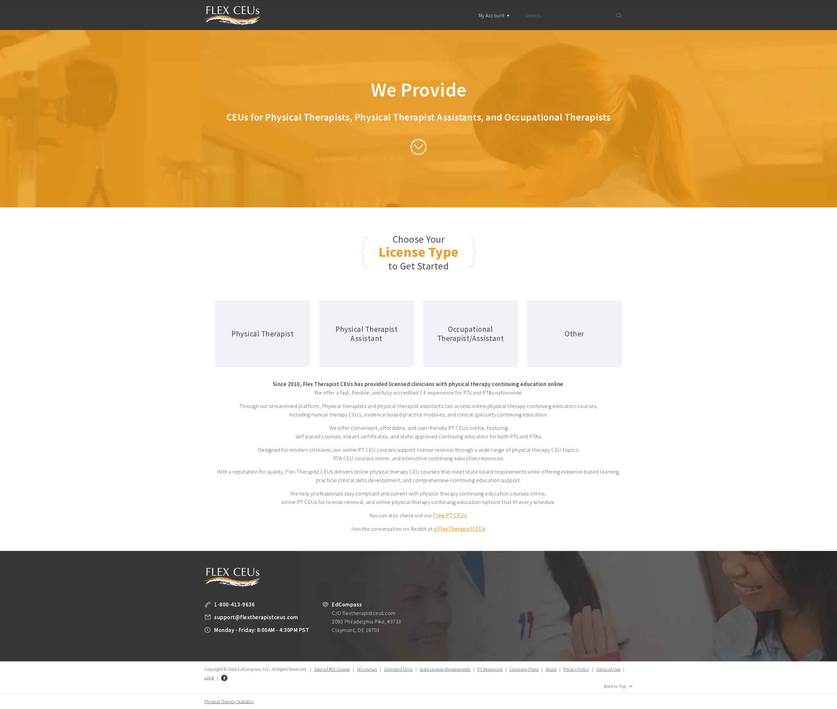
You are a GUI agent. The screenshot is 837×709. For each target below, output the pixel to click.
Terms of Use (608, 669)
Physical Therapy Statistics (228, 701)
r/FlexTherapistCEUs (460, 528)
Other (574, 333)
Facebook (224, 678)
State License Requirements (444, 669)
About (550, 669)
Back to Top (615, 686)
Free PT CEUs (450, 515)
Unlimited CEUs (398, 669)
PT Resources (490, 669)
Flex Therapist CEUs (232, 15)
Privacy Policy (576, 669)
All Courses (367, 669)
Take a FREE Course (332, 669)
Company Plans (523, 669)
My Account (492, 15)
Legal (209, 678)
